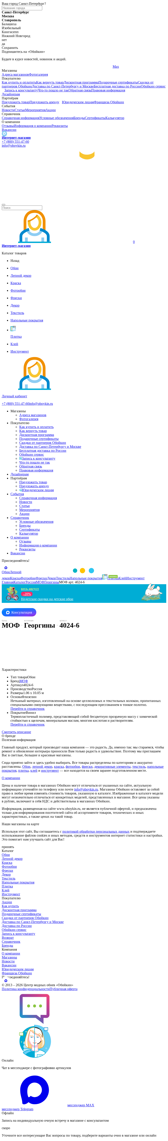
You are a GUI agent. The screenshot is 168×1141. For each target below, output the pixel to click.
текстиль (138, 766)
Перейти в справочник (27, 709)
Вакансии (9, 130)
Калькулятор (114, 118)
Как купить (10, 906)
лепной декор (42, 766)
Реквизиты (60, 126)
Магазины (9, 957)
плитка (23, 770)
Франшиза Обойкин (109, 102)
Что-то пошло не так (53, 90)
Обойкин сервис (153, 86)
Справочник (19, 518)
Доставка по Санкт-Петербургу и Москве (63, 86)
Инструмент (11, 894)
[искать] (3, 204)
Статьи (20, 110)
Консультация (21, 612)
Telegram (8, 66)
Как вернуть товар (50, 82)
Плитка (7, 886)
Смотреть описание (16, 732)
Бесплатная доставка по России (117, 86)
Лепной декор (12, 859)
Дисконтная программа (81, 82)
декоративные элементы (112, 766)
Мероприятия (35, 110)
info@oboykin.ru (14, 145)
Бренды (79, 118)
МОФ (23, 681)
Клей (5, 890)
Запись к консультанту (21, 90)
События (17, 494)
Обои (26, 766)
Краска (7, 862)
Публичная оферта (63, 989)
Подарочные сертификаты (118, 82)
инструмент (50, 770)
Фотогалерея (38, 74)
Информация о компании (33, 126)
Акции (51, 110)
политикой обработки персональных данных (96, 831)
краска (59, 766)
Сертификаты (95, 118)
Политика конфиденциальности (26, 989)
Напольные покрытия (18, 882)
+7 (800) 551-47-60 (15, 141)
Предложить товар (16, 102)
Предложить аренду (44, 102)
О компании (19, 537)
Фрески (7, 870)
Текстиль (8, 878)
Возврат (8, 937)
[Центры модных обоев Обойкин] (84, 199)
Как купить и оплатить (19, 82)
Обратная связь (79, 90)
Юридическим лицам (78, 102)
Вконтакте (65, 66)
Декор (6, 874)
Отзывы (8, 126)
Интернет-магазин (16, 137)
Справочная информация (20, 118)
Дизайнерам (11, 94)
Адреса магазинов (15, 74)
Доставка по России (17, 926)
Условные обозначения (56, 118)
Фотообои (9, 866)
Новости (8, 110)
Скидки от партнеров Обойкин (42, 443)
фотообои (73, 766)
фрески (87, 766)
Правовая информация (108, 90)
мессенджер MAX (80, 1105)
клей (33, 770)
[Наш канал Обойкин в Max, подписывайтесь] (4, 134)
